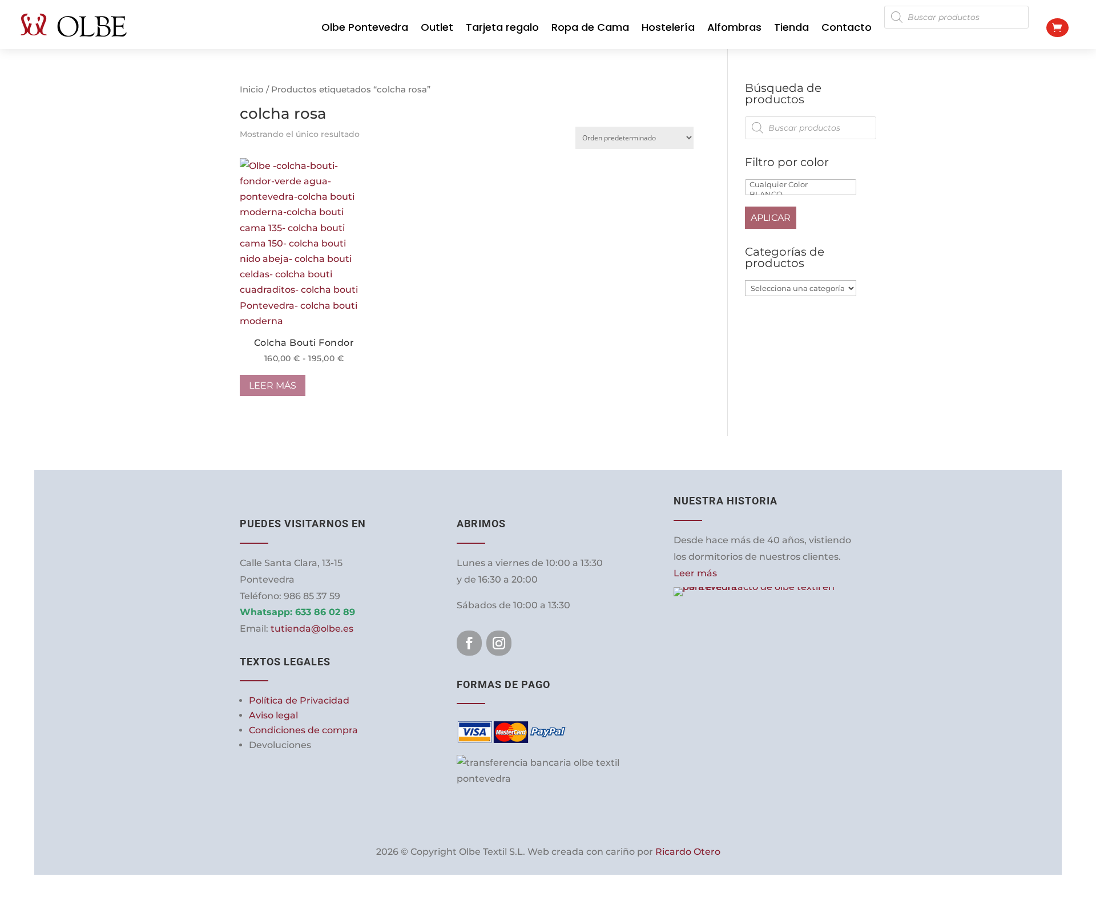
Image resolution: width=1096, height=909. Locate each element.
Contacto (846, 27)
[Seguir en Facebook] (469, 643)
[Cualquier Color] (800, 184)
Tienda (791, 27)
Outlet (437, 27)
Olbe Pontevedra (364, 27)
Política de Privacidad (299, 700)
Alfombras (734, 27)
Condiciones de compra (303, 730)
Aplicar (771, 217)
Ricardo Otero (687, 851)
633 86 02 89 (325, 612)
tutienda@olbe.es (312, 628)
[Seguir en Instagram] (498, 643)
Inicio (252, 89)
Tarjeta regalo (502, 27)
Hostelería (668, 27)
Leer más (272, 385)
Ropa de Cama (590, 27)
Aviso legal (273, 715)
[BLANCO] (800, 194)
